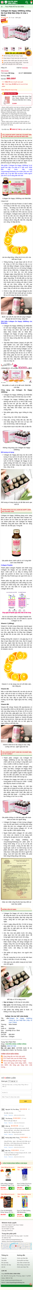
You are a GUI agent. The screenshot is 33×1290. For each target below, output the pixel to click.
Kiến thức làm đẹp (6, 1264)
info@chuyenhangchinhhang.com (13, 1280)
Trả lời (5, 1115)
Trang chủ (4, 1258)
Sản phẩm (4, 1260)
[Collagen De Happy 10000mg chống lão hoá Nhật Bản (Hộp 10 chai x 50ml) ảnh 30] (16, 614)
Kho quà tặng (4, 1262)
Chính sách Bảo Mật (22, 1258)
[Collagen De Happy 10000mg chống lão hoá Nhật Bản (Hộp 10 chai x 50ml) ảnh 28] (16, 382)
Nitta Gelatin (5, 71)
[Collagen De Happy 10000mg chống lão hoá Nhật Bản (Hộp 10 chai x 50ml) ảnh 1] (16, 196)
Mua (13, 1188)
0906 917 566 (16, 129)
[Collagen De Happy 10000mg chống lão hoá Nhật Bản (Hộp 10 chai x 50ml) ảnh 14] (16, 899)
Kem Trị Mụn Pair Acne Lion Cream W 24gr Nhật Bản (24, 1185)
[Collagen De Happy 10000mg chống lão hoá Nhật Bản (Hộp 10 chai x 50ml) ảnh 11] (16, 445)
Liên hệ (3, 1267)
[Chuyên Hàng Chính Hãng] (2, 6)
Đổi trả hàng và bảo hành (23, 1264)
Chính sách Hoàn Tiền (22, 1267)
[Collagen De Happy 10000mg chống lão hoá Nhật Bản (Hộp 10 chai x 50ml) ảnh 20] (16, 254)
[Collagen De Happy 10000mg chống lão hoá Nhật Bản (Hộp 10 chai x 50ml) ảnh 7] (16, 558)
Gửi (25, 1101)
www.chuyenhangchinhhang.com (15, 1241)
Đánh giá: (4, 1081)
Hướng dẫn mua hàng (22, 1260)
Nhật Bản (25, 67)
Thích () (10, 1115)
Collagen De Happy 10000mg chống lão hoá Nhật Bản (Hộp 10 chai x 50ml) (20, 1020)
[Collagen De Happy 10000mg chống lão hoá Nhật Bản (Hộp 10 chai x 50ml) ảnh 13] (16, 499)
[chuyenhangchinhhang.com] (11, 2)
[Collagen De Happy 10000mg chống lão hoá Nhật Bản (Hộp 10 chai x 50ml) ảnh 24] (16, 314)
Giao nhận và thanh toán (23, 1262)
